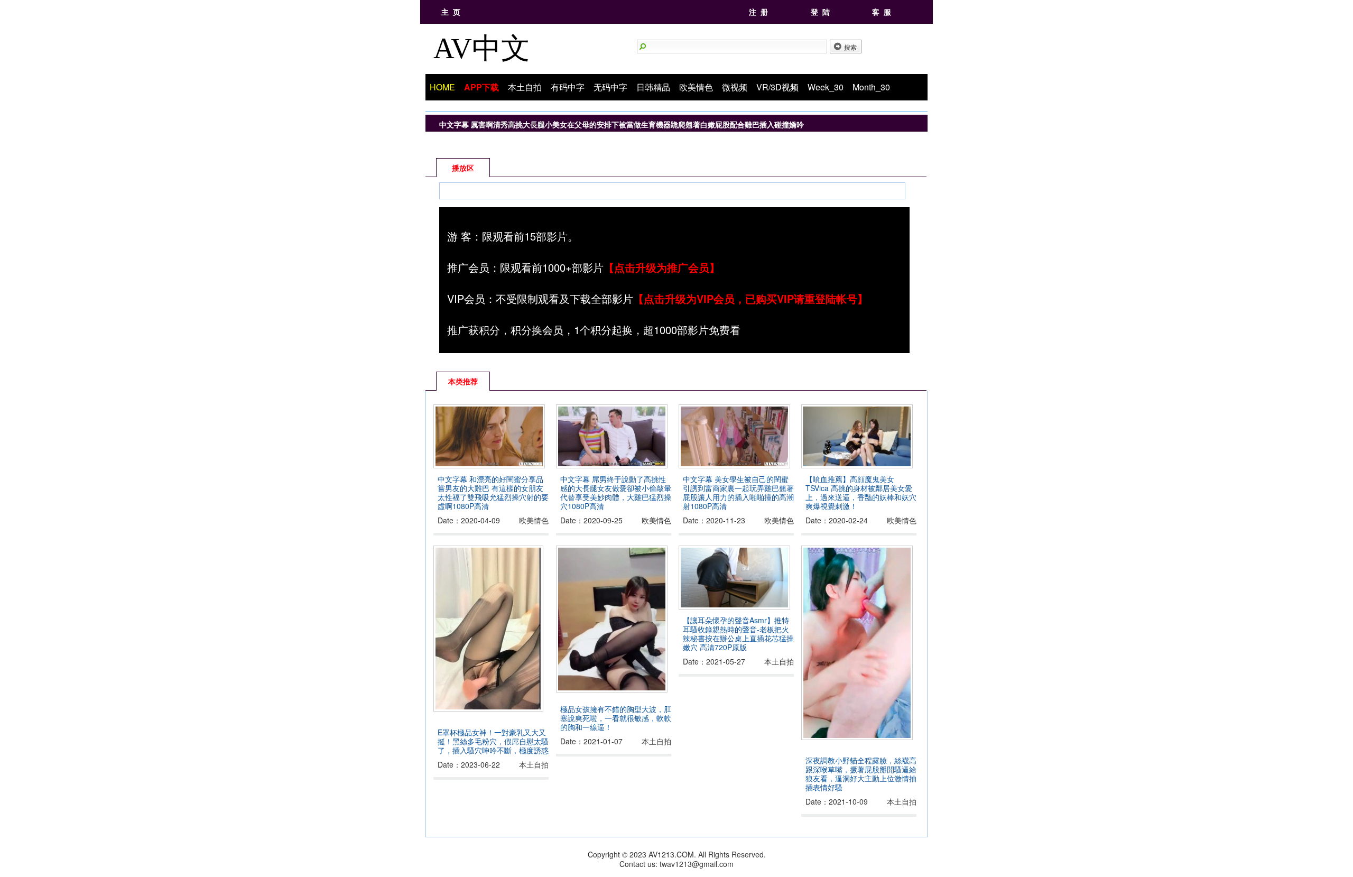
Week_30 (826, 87)
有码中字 (568, 87)
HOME (442, 87)
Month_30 (871, 87)
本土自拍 (525, 87)
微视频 (734, 87)
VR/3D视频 (777, 87)
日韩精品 (653, 87)
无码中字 (610, 87)
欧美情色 (696, 87)
